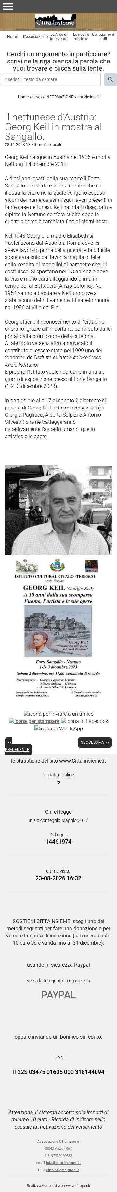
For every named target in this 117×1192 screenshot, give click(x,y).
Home (12, 37)
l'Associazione (35, 37)
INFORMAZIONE (59, 97)
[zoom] (58, 553)
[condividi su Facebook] (84, 721)
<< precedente (17, 746)
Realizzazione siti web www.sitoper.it (58, 1186)
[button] (8, 6)
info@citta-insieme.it (63, 1163)
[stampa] (34, 721)
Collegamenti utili (103, 36)
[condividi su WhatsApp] (58, 728)
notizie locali (88, 97)
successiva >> (95, 742)
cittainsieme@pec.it (62, 1170)
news (37, 97)
